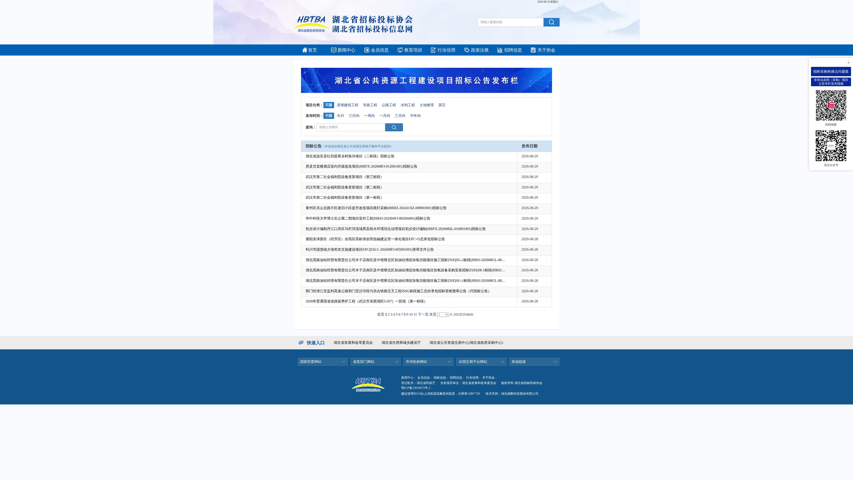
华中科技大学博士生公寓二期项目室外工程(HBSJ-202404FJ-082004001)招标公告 (368, 218)
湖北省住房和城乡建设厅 (401, 342)
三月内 (400, 116)
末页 (432, 314)
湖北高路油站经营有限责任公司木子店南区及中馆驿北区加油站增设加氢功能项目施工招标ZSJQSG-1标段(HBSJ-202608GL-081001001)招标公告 (406, 280)
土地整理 (427, 105)
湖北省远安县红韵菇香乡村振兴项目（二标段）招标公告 (350, 156)
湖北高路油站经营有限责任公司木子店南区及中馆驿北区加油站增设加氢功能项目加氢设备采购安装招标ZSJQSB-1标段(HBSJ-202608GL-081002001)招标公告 (406, 270)
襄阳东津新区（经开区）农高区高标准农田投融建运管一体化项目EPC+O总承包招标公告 (375, 239)
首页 (312, 50)
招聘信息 (513, 50)
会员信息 (380, 50)
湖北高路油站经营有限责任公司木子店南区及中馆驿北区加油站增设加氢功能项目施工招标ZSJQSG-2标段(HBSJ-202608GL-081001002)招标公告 (406, 260)
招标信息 (440, 377)
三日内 (354, 116)
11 (415, 314)
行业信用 (446, 50)
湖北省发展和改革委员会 (353, 342)
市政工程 (370, 105)
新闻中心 (346, 50)
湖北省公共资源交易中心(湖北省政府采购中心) (466, 342)
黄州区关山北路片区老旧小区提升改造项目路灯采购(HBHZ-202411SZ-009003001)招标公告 (376, 208)
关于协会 (546, 50)
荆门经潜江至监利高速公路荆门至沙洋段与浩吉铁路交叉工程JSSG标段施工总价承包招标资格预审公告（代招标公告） (398, 291)
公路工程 (389, 105)
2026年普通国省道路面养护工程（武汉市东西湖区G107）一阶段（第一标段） (366, 301)
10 (411, 314)
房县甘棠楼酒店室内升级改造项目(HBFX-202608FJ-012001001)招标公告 (361, 166)
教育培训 (413, 50)
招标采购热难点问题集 (831, 71)
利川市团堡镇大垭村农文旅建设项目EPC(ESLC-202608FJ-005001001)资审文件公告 (370, 249)
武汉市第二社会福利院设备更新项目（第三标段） (345, 177)
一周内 (369, 116)
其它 (442, 105)
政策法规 (480, 50)
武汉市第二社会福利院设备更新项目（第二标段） (345, 187)
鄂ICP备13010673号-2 (415, 388)
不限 (328, 105)
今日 (340, 116)
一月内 (384, 116)
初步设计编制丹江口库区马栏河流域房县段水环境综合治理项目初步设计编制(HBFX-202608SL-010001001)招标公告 (396, 229)
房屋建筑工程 (347, 105)
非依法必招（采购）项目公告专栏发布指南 (831, 81)
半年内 (415, 116)
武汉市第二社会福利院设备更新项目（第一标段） (345, 197)
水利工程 (408, 105)
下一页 (423, 314)
